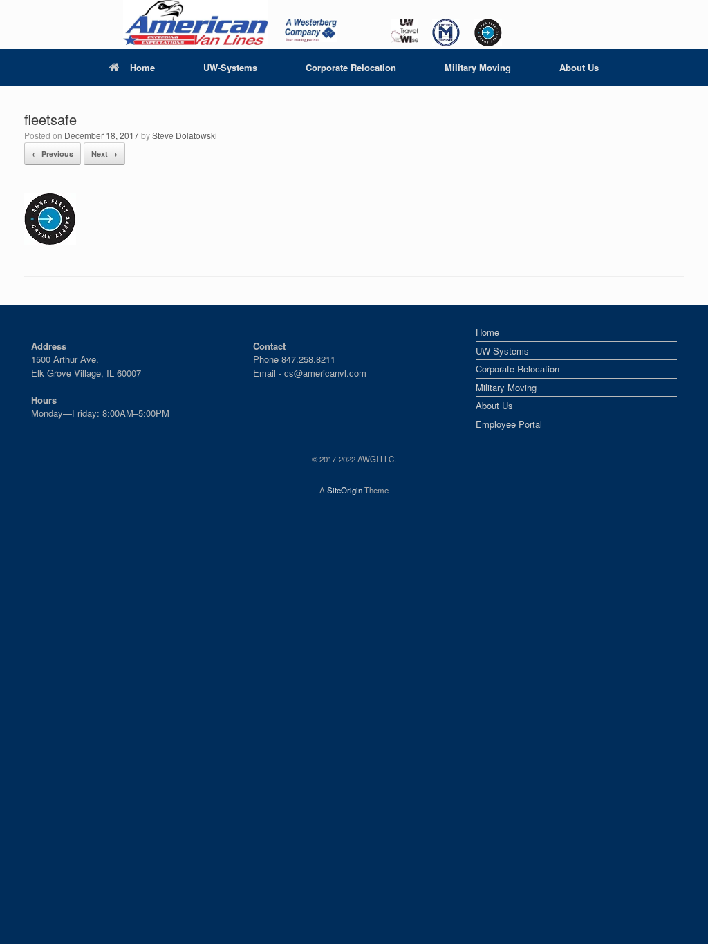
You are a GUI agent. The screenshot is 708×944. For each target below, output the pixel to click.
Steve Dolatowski (184, 135)
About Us (579, 67)
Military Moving (478, 67)
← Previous (52, 154)
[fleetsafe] (50, 240)
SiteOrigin (344, 489)
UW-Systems (230, 67)
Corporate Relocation (351, 67)
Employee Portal (509, 424)
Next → (104, 154)
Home (142, 67)
